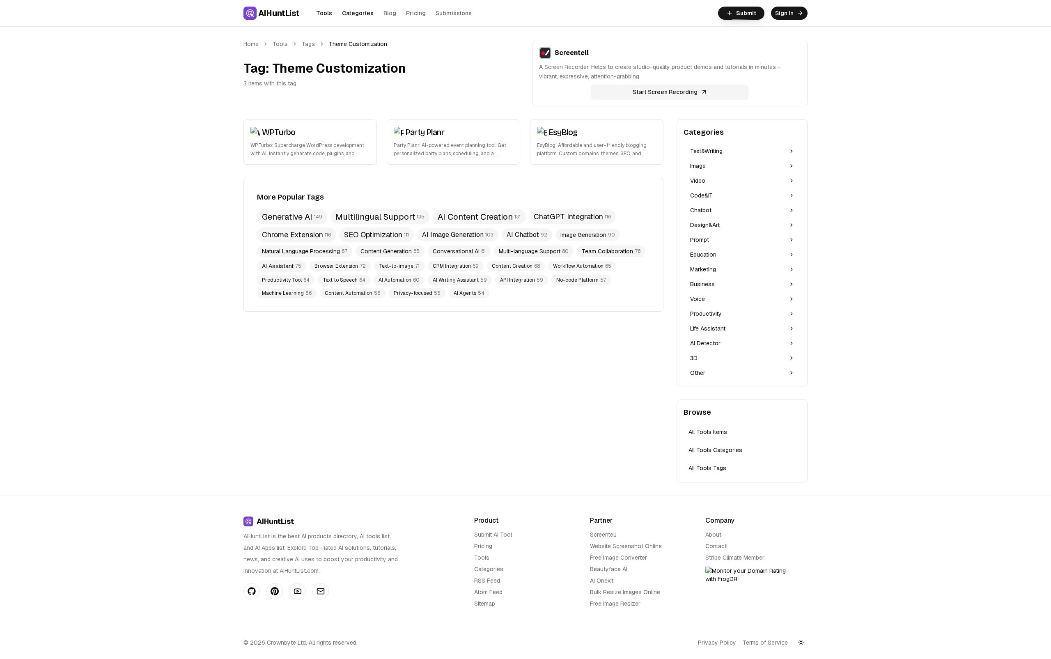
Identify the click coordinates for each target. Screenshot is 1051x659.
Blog (389, 13)
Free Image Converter (618, 557)
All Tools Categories (715, 450)
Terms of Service (765, 642)
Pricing (416, 13)
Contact (716, 546)
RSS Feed (487, 580)
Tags (308, 44)
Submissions (454, 13)
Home (251, 44)
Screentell (603, 534)
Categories (358, 13)
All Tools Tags (707, 468)
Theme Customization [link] (358, 44)
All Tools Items (707, 432)
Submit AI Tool (493, 534)
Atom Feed (488, 592)
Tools (324, 13)
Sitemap (484, 603)
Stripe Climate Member (734, 557)
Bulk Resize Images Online (625, 592)
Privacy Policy (717, 642)
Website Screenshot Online (626, 546)
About (713, 534)
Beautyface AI (608, 569)
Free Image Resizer (615, 603)
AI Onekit (601, 580)
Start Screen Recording (665, 92)
